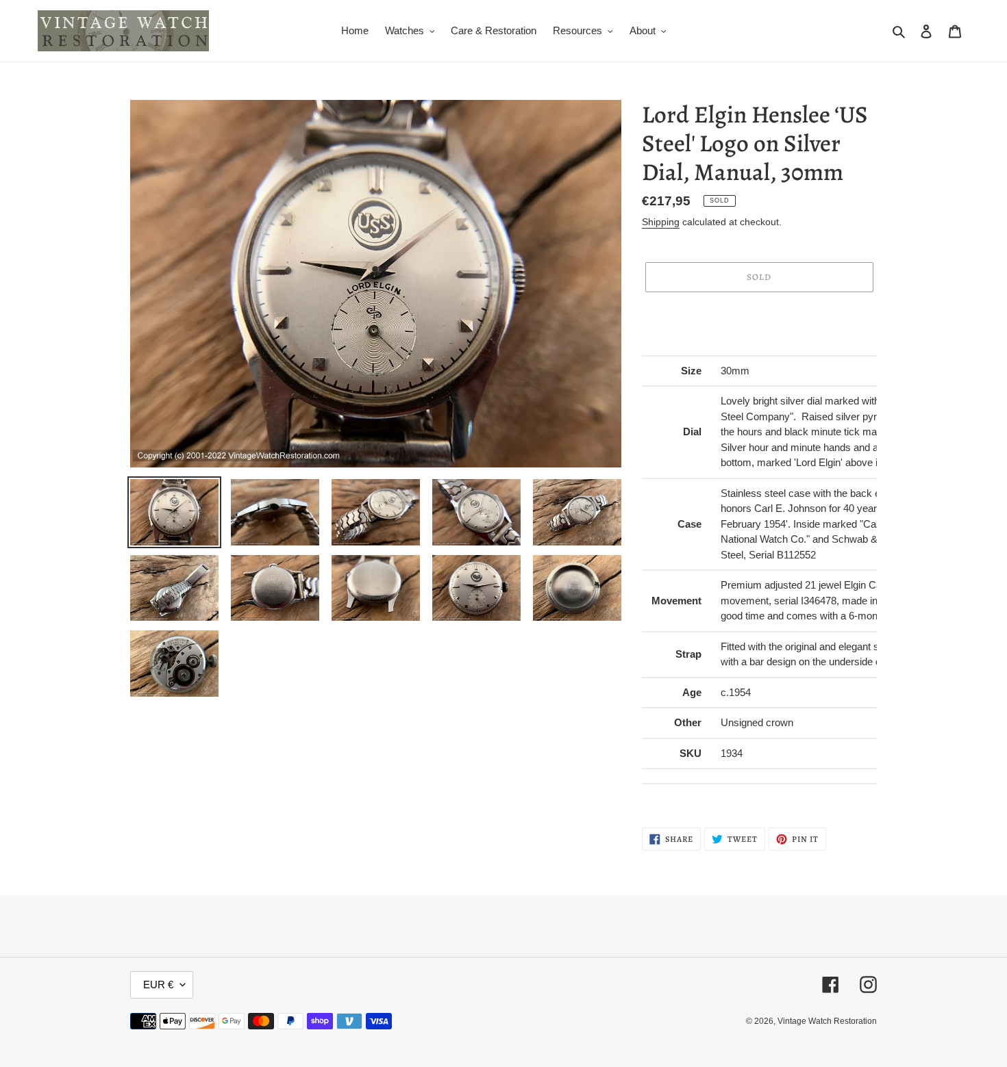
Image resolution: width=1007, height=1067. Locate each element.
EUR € (158, 984)
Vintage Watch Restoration (827, 1021)
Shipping (661, 221)
